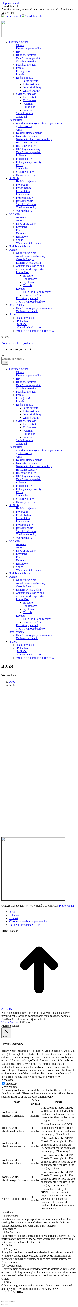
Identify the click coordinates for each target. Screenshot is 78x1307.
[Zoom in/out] (13, 1301)
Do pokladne (26, 343)
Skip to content (10, 3)
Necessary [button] (7, 1079)
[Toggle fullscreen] (10, 1301)
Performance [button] (8, 1228)
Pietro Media (66, 905)
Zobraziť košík (10, 343)
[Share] (6, 1301)
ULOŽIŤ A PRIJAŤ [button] (13, 1291)
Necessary (12, 1083)
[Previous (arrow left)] (2, 1304)
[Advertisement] (39, 728)
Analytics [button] (6, 1245)
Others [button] (5, 1278)
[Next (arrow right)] (6, 1304)
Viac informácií (10, 1022)
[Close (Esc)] (2, 1301)
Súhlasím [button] (25, 1022)
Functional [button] (7, 1212)
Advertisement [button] (9, 1262)
